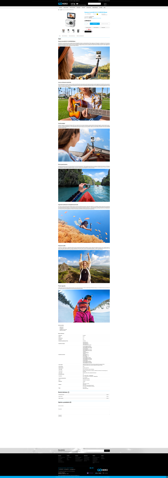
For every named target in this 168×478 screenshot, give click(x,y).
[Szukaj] (100, 4)
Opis (59, 35)
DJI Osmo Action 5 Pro (61, 457)
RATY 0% (85, 460)
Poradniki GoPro (95, 458)
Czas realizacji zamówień (79, 459)
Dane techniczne (64, 35)
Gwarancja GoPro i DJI (96, 457)
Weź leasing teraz (88, 31)
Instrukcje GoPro (95, 459)
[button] (89, 27)
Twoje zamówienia (86, 457)
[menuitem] (60, 7)
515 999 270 (71, 0)
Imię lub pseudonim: (61, 405)
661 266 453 (66, 469)
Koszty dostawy (72, 36)
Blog (67, 458)
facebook (58, 0)
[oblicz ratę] (89, 29)
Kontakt (102, 457)
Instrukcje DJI (95, 460)
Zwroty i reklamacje (78, 457)
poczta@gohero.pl (77, 0)
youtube (60, 0)
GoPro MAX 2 (60, 458)
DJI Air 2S (59, 459)
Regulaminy (103, 458)
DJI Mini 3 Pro (60, 460)
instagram (59, 0)
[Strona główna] (72, 3)
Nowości (68, 459)
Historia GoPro (69, 457)
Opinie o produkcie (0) (80, 35)
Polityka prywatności (78, 460)
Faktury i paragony (87, 459)
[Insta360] (97, 14)
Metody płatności (86, 458)
